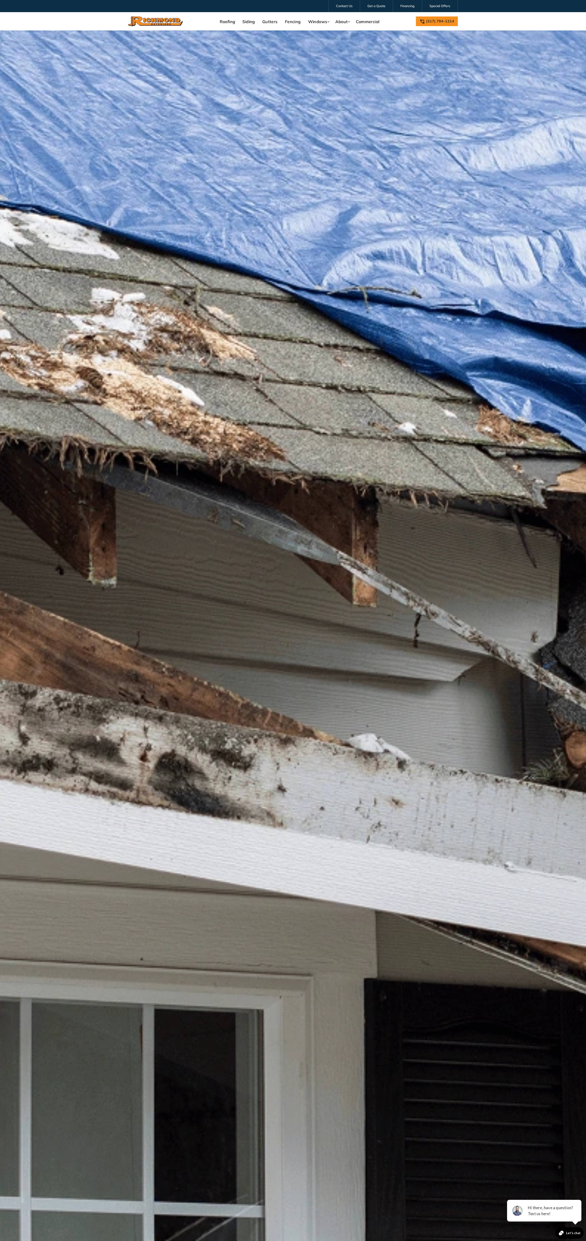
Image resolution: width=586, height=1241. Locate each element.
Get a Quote (376, 6)
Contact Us (344, 6)
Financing (407, 6)
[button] (318, 21)
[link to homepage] (155, 21)
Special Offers (439, 6)
